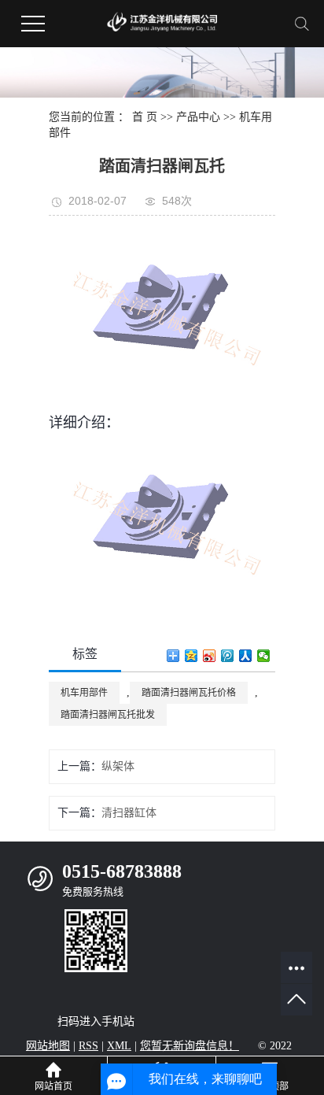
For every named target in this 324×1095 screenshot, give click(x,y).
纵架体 (117, 766)
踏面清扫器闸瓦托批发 (108, 714)
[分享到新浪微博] (209, 655)
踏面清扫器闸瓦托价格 (189, 692)
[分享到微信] (264, 655)
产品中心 (198, 117)
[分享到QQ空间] (191, 655)
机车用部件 (84, 692)
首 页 (144, 117)
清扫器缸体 (128, 813)
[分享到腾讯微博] (227, 655)
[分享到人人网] (245, 655)
